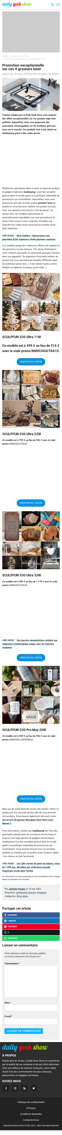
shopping (41, 892)
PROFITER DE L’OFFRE (31, 361)
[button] (58, 4)
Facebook (12, 915)
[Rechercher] (52, 5)
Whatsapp (12, 938)
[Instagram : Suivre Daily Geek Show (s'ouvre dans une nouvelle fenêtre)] (15, 1088)
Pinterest (12, 927)
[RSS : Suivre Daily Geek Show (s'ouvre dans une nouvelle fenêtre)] (24, 1088)
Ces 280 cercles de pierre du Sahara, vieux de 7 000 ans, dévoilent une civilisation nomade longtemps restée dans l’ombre (31, 867)
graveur (32, 892)
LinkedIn (12, 921)
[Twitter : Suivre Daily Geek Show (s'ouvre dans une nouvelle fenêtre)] (33, 1088)
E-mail (9, 1016)
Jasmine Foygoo (17, 889)
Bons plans (22, 896)
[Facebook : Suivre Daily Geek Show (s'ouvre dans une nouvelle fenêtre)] (5, 1088)
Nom (8, 1002)
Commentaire (12, 963)
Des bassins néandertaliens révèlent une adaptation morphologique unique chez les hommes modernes (29, 644)
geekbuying (22, 892)
